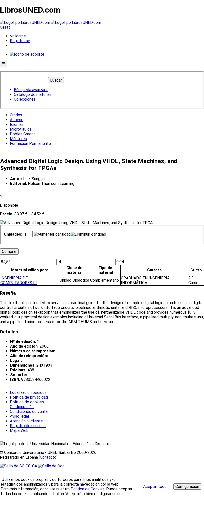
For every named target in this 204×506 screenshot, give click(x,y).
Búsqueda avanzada (31, 89)
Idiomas (17, 124)
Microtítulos (21, 129)
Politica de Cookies (87, 489)
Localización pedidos (28, 392)
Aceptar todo (155, 486)
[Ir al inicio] (50, 22)
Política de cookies (27, 402)
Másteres (18, 138)
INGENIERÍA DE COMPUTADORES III (18, 280)
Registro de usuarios (28, 425)
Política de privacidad (29, 397)
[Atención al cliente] (27, 54)
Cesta (5, 27)
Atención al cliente (26, 421)
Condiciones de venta (29, 411)
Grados (16, 115)
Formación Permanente (30, 143)
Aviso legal (19, 416)
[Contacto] (48, 457)
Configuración (21, 407)
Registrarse (20, 40)
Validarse (18, 36)
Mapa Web (19, 430)
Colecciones (25, 99)
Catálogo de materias (32, 94)
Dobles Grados (23, 134)
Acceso (16, 119)
